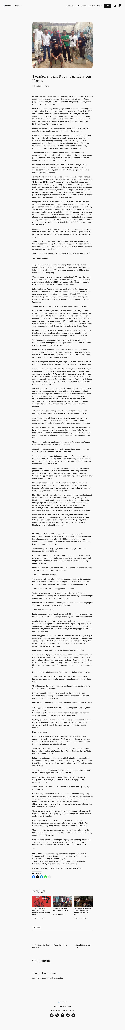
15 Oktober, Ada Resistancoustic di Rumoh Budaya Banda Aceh (41, 911)
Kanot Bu (18, 6)
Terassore (37, 927)
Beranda (70, 6)
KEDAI (108, 6)
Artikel (47, 86)
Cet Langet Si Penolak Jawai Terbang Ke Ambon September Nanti (82, 911)
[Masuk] (115, 6)
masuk (44, 978)
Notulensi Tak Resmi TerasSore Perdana (61, 909)
